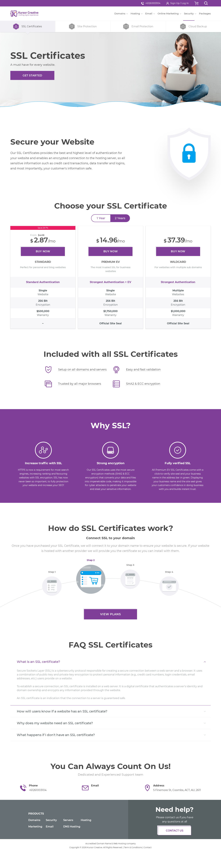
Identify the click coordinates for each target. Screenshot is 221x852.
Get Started (32, 75)
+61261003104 (152, 3)
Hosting (86, 820)
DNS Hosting (71, 826)
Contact (148, 847)
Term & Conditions (133, 847)
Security (51, 820)
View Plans (110, 614)
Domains (34, 820)
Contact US (174, 830)
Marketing (35, 826)
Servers (68, 820)
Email (50, 826)
